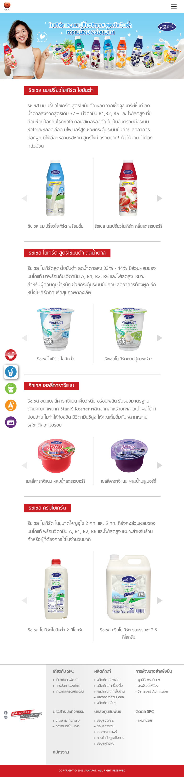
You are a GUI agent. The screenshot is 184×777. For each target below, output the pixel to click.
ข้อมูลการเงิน (105, 726)
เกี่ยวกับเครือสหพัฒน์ (70, 691)
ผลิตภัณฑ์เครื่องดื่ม (110, 686)
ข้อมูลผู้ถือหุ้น (105, 744)
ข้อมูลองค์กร (105, 721)
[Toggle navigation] (173, 6)
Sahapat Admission (153, 691)
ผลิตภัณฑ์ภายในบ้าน (111, 691)
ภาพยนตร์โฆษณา (68, 726)
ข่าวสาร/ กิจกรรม (68, 721)
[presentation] (24, 198)
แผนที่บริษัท (145, 721)
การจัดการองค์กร (68, 686)
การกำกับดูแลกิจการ (110, 738)
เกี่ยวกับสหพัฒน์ (66, 680)
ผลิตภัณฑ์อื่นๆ (106, 703)
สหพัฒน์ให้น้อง (148, 686)
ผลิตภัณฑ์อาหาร (108, 680)
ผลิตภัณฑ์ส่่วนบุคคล (110, 697)
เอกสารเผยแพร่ (107, 732)
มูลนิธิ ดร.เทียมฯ (149, 680)
